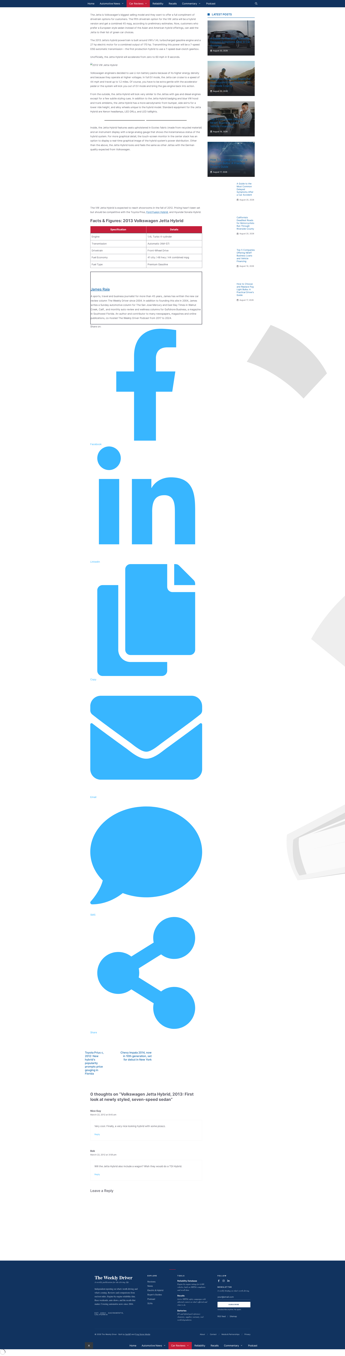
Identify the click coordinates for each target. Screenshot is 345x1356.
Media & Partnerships (230, 1334)
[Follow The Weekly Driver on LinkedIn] (228, 1281)
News (150, 1286)
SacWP (128, 1334)
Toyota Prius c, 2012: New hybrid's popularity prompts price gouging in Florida (94, 1063)
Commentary (189, 3)
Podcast (210, 3)
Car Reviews (136, 3)
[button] (256, 3)
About (202, 1334)
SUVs (150, 1303)
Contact (213, 1334)
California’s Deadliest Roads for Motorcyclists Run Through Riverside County (230, 82)
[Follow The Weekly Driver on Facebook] (219, 1281)
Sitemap (233, 1316)
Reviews (151, 1281)
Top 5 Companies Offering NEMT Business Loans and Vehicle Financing (227, 123)
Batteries (181, 1310)
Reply (97, 1134)
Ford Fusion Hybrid (157, 212)
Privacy (247, 1334)
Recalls (173, 3)
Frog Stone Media (142, 1334)
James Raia (100, 289)
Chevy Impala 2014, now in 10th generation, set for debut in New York (136, 1056)
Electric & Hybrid (155, 1290)
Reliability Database (187, 1281)
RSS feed (222, 1316)
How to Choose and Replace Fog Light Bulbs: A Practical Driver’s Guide (228, 163)
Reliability (158, 3)
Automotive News (110, 3)
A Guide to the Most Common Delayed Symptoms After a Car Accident (230, 42)
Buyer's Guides (154, 1294)
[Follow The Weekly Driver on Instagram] (223, 1281)
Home (91, 3)
